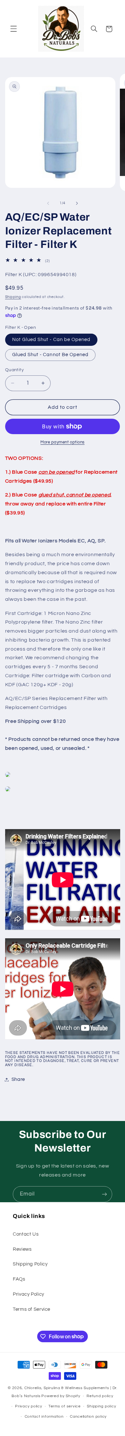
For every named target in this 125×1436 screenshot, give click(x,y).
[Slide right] (77, 203)
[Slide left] (48, 203)
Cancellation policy (88, 1416)
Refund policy (100, 1396)
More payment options (62, 442)
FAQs (19, 1279)
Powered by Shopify (60, 1396)
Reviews (22, 1249)
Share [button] (18, 1079)
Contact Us (25, 1234)
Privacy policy (28, 1406)
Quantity (14, 370)
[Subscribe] (104, 1194)
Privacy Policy (28, 1294)
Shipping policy (101, 1406)
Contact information (44, 1416)
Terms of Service (31, 1309)
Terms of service (64, 1406)
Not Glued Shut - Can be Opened (51, 339)
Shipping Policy (30, 1264)
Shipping (13, 297)
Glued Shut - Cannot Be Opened (50, 354)
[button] (13, 29)
